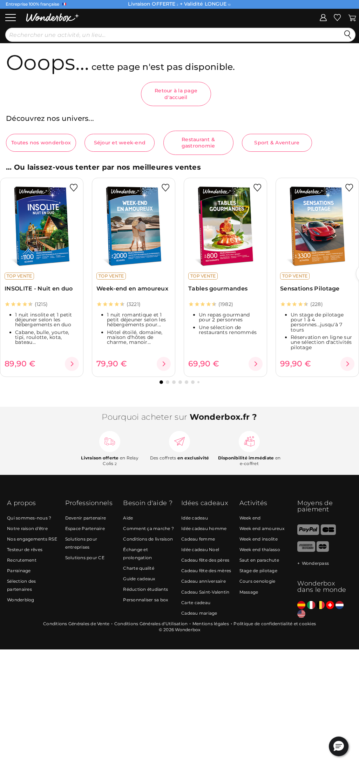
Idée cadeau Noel (200, 549)
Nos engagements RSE (32, 539)
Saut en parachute (259, 560)
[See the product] (72, 364)
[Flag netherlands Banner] (340, 605)
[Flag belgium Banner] (321, 605)
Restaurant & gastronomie (198, 142)
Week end (250, 518)
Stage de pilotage (258, 570)
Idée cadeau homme (203, 528)
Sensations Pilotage (310, 288)
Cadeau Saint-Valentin (205, 592)
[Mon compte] (323, 17)
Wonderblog (20, 599)
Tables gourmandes (218, 288)
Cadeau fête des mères (206, 570)
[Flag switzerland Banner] (330, 605)
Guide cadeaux (139, 578)
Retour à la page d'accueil (176, 93)
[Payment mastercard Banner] (323, 550)
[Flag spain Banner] (301, 605)
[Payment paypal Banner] (308, 533)
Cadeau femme (198, 539)
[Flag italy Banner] (311, 605)
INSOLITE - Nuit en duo (39, 288)
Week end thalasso (259, 549)
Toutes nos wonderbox (41, 142)
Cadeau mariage (199, 613)
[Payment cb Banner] (328, 533)
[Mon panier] (352, 17)
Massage (248, 592)
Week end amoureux (261, 528)
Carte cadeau (195, 602)
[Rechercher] (348, 35)
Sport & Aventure (276, 142)
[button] (161, 382)
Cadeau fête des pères (205, 560)
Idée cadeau (194, 518)
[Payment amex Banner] (306, 550)
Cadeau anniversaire (203, 581)
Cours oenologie (257, 581)
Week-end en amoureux (132, 288)
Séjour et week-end (120, 142)
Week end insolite (258, 539)
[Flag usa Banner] (301, 614)
